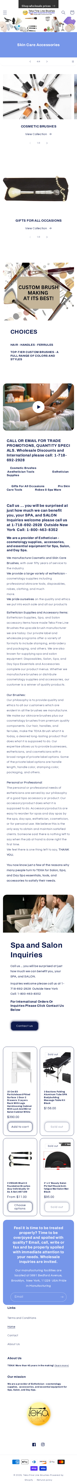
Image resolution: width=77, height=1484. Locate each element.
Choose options (20, 1207)
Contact (12, 1335)
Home (11, 1326)
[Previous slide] (30, 62)
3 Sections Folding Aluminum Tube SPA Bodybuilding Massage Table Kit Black (55, 1097)
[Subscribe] (62, 1297)
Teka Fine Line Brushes (36, 1475)
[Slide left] (30, 143)
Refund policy (45, 1480)
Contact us (24, 1025)
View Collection (36, 134)
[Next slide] (47, 62)
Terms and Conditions (21, 1318)
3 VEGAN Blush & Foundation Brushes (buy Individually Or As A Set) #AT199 (18, 1187)
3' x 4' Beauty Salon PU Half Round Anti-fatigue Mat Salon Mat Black (56, 1187)
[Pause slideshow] (73, 62)
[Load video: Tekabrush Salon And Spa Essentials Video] (38, 407)
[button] (5, 12)
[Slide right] (47, 143)
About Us (13, 1344)
